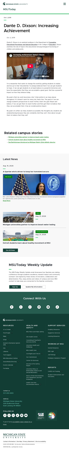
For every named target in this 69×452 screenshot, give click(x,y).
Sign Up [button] (15, 287)
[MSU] (13, 321)
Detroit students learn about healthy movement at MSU (27, 139)
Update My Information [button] (34, 287)
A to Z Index (7, 329)
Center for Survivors (32, 360)
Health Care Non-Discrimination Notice (32, 383)
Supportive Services (54, 333)
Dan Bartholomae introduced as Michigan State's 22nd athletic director (31, 142)
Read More (6, 200)
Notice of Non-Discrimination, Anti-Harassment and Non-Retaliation (35, 377)
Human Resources (53, 348)
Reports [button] (52, 367)
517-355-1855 (8, 393)
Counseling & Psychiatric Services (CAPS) (33, 341)
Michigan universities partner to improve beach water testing (28, 137)
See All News (10, 250)
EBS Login (51, 351)
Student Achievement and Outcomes (56, 375)
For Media (6, 368)
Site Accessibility (41, 441)
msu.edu (19, 444)
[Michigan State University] (15, 4)
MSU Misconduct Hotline (10, 358)
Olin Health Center (32, 336)
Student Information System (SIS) (11, 344)
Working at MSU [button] (56, 344)
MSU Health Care (31, 350)
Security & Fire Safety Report (33, 364)
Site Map (19, 441)
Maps (4, 336)
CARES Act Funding (54, 371)
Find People (6, 333)
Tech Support (7, 355)
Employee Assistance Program (57, 358)
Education (52, 44)
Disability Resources (54, 329)
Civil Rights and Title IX (33, 353)
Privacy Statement (28, 441)
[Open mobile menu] (64, 4)
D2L (4, 348)
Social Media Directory (10, 361)
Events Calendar (8, 365)
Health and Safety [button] (32, 327)
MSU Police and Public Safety (35, 331)
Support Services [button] (56, 325)
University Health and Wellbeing (32, 346)
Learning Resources (54, 336)
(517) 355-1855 (10, 444)
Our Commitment (31, 357)
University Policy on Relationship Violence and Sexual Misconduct (34, 370)
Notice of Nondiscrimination (28, 444)
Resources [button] (8, 325)
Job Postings (51, 354)
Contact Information (9, 441)
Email (4, 339)
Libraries (5, 351)
